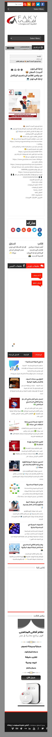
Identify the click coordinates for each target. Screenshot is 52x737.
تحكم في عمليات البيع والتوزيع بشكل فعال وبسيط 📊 (33, 504)
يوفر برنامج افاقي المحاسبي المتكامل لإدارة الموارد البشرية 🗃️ (32, 547)
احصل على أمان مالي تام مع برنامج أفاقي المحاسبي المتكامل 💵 (32, 402)
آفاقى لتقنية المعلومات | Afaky (18, 725)
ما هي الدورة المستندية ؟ (34, 362)
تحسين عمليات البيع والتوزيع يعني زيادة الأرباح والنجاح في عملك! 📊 (32, 464)
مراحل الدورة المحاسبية (34, 485)
